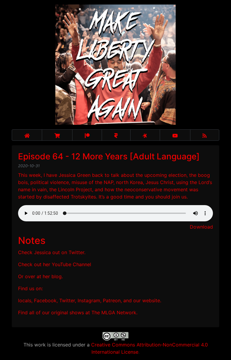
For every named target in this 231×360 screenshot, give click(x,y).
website (151, 300)
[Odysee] (145, 135)
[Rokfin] (116, 135)
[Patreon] (87, 135)
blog (56, 276)
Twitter (76, 252)
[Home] (27, 135)
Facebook (45, 300)
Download (201, 227)
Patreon (112, 300)
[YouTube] (175, 135)
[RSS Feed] (205, 135)
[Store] (57, 135)
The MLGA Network (113, 312)
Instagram (89, 300)
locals (24, 300)
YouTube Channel (71, 264)
